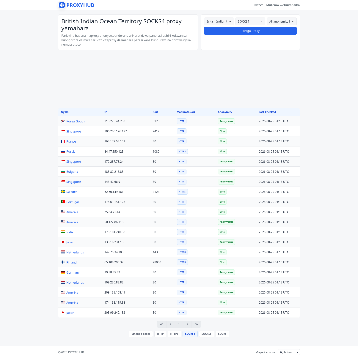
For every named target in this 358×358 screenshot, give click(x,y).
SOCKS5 (206, 333)
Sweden (72, 192)
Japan (70, 242)
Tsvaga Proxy (250, 31)
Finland (71, 262)
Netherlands (75, 252)
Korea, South (75, 121)
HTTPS (174, 333)
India (69, 232)
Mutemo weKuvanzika (283, 5)
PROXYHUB (76, 352)
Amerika (72, 212)
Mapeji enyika (265, 352)
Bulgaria (72, 172)
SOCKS (222, 333)
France (71, 141)
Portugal (72, 202)
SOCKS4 (190, 333)
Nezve (258, 5)
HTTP (160, 333)
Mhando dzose (140, 333)
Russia (71, 151)
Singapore (73, 131)
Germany (72, 272)
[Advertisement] (179, 79)
